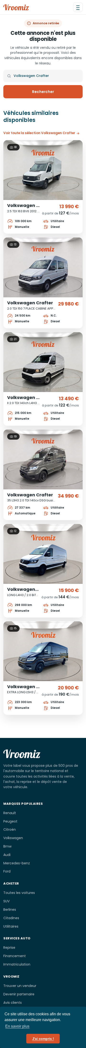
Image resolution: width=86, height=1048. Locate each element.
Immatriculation (16, 964)
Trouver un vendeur (19, 985)
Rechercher (43, 91)
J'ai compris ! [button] (43, 1039)
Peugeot (10, 821)
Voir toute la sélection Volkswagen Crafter (39, 133)
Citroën (9, 829)
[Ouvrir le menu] (78, 7)
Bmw (7, 846)
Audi (7, 854)
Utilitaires (10, 926)
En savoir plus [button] (17, 1026)
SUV (6, 901)
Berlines (9, 909)
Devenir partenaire (18, 994)
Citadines (11, 918)
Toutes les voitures (19, 892)
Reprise (9, 947)
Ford (7, 871)
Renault (9, 813)
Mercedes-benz (16, 863)
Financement (14, 956)
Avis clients (12, 1002)
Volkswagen (13, 838)
